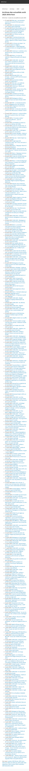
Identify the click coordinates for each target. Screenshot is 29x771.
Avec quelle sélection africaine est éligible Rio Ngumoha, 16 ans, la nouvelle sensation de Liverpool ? (15, 244)
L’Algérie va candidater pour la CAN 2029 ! (14, 166)
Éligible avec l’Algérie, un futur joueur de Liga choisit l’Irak (15, 230)
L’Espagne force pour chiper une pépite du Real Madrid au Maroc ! (14, 391)
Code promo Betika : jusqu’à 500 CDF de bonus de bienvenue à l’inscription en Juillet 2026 (15, 530)
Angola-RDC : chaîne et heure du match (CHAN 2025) (14, 506)
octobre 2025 (14, 764)
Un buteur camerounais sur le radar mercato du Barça (15, 454)
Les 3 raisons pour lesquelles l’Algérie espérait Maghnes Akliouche (15, 180)
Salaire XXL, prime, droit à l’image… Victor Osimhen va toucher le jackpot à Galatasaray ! (15, 748)
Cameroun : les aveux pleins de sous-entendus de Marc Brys (15, 741)
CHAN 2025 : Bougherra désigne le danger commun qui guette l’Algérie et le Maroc (15, 408)
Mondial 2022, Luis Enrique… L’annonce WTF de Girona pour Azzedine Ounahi (16, 77)
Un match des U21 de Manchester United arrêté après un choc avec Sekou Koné (16, 502)
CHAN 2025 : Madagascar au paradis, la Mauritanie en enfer (15, 460)
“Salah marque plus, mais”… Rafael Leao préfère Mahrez (14, 278)
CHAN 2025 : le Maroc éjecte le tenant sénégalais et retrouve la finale (16, 217)
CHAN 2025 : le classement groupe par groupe (15, 672)
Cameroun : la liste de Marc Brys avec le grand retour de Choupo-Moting (16, 115)
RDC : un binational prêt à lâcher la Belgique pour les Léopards (15, 103)
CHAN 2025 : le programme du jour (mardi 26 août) (16, 240)
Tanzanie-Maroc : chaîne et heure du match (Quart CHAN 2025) (15, 365)
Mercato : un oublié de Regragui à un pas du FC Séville (14, 83)
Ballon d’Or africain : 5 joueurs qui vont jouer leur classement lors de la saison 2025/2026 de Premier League (15, 485)
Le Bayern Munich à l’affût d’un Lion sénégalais (15, 617)
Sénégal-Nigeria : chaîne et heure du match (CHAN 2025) (15, 675)
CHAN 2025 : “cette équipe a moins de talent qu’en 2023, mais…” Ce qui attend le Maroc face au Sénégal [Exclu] (15, 259)
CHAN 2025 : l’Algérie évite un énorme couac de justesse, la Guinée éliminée (15, 479)
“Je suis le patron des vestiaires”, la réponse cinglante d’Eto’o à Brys (16, 621)
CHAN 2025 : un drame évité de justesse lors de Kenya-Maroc (15, 548)
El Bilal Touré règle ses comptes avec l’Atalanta (14, 513)
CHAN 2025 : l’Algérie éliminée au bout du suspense (14, 306)
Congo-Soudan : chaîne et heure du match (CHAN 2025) (15, 664)
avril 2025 (7, 763)
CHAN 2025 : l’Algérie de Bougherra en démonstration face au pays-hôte (15, 668)
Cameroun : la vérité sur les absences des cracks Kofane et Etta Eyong (16, 52)
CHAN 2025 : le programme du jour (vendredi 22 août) (16, 350)
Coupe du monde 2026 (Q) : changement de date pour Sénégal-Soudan (16, 212)
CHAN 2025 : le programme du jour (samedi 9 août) (15, 588)
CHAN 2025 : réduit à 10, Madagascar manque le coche (14, 687)
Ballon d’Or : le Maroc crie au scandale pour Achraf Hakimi (15, 744)
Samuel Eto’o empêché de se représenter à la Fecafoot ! (15, 384)
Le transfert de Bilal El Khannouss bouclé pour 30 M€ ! (14, 31)
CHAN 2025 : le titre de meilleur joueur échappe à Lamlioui (14, 66)
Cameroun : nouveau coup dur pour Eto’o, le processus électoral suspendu (15, 362)
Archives (12, 9)
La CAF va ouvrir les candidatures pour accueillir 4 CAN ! (14, 188)
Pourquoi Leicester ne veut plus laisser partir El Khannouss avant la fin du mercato (15, 205)
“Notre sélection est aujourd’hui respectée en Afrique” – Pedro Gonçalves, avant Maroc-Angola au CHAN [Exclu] (15, 724)
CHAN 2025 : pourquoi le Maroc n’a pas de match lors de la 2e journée (14, 629)
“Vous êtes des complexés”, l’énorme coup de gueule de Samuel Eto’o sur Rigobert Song (15, 609)
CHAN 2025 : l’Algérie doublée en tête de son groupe (14, 551)
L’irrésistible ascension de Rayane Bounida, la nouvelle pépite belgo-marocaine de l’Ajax (15, 237)
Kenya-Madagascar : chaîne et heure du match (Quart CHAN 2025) (16, 376)
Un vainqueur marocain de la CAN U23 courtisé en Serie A (15, 254)
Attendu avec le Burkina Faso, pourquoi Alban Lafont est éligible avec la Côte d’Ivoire (15, 185)
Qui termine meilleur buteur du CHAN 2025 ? (14, 80)
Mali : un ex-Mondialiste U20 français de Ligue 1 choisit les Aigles (15, 169)
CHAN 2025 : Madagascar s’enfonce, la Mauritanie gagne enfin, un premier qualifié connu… (15, 577)
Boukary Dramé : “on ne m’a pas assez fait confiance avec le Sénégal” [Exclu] (16, 613)
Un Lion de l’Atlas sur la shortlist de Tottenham (14, 646)
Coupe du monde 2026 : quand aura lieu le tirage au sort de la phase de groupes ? (15, 282)
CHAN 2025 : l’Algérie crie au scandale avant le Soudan (15, 329)
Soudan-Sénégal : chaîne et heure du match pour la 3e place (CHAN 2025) (16, 135)
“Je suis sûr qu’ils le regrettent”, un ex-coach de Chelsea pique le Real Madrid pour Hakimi (14, 517)
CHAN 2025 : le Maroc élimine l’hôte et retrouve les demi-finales (14, 333)
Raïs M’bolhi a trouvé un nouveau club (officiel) (15, 567)
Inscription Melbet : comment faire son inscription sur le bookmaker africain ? (14, 752)
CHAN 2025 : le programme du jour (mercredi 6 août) (15, 649)
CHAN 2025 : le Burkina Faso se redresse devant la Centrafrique (15, 640)
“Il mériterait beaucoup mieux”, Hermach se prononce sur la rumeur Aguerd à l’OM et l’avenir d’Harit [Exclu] (15, 39)
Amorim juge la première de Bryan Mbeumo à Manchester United (15, 681)
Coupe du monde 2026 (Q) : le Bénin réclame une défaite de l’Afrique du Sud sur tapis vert (15, 595)
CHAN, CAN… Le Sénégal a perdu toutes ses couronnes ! (15, 131)
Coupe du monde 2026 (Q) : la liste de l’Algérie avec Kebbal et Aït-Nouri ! (16, 157)
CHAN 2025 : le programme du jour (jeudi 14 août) (16, 498)
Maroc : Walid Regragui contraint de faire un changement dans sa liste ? (15, 48)
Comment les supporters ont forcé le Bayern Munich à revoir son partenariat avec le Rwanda (15, 343)
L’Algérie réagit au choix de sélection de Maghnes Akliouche (15, 198)
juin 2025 (17, 763)
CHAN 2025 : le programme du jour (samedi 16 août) (16, 466)
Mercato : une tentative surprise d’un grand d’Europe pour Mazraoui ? (15, 22)
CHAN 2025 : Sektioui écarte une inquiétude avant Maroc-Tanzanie (14, 357)
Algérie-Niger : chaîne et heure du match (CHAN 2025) (15, 448)
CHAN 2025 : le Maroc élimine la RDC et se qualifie (14, 445)
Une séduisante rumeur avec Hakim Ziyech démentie (15, 25)
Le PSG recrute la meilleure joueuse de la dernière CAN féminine (16, 233)
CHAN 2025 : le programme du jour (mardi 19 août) (16, 419)
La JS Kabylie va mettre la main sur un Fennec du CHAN (15, 123)
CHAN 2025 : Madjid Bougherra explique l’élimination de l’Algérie (14, 299)
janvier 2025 (11, 761)
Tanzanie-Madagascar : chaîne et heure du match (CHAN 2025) (15, 591)
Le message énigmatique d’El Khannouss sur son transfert (15, 368)
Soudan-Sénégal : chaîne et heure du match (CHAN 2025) (16, 422)
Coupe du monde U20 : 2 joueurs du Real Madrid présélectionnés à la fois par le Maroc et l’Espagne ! (15, 372)
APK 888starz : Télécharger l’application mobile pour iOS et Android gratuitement (15, 522)
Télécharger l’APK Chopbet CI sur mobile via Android (15, 541)
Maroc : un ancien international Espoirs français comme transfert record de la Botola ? (15, 226)
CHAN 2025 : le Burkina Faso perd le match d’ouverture (15, 719)
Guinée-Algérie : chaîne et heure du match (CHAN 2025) (15, 489)
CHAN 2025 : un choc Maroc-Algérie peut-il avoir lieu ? (14, 411)
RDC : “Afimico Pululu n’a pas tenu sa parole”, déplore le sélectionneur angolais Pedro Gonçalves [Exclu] (16, 757)
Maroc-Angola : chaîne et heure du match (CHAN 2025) (15, 731)
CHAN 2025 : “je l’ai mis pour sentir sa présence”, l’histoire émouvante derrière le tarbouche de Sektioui (14, 62)
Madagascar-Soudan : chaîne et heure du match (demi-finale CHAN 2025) (15, 264)
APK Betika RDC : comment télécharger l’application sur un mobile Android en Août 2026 (15, 600)
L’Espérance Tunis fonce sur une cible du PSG (15, 106)
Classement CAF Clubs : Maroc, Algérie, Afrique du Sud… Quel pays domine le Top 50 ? (15, 604)
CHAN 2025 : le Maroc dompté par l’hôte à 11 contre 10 (14, 573)
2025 (18, 9)
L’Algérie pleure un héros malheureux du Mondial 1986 (15, 172)
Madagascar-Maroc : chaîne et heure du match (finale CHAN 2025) (15, 99)
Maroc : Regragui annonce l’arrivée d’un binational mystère (15, 153)
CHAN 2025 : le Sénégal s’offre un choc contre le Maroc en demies (14, 310)
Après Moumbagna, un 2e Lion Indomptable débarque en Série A (15, 28)
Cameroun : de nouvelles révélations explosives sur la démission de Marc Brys (15, 380)
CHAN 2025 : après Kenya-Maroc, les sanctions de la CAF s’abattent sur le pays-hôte (16, 545)
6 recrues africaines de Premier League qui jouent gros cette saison (15, 534)
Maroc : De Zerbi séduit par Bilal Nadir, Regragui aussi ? (16, 292)
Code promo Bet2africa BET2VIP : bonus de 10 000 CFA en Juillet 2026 (15, 636)
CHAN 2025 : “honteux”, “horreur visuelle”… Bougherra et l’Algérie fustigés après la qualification (15, 415)
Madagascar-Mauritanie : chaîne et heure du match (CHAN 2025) (15, 712)
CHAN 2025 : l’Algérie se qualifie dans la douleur (15, 429)
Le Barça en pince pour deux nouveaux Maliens (14, 463)
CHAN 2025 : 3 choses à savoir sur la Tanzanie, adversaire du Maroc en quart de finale (14, 441)
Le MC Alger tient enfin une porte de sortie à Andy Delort (16, 469)
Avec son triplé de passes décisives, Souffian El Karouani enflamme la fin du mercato (15, 272)
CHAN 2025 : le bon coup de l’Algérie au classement (15, 475)
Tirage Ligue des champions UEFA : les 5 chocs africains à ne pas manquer (15, 142)
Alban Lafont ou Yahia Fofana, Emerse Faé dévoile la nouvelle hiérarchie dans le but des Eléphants (15, 176)
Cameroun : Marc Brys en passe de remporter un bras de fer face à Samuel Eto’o (15, 716)
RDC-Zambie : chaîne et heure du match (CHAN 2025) (14, 643)
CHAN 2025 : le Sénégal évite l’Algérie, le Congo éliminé (14, 404)
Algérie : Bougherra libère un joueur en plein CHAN (15, 387)
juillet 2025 (23, 763)
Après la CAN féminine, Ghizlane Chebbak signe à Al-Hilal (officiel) (14, 315)
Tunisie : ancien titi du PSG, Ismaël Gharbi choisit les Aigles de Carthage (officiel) (15, 90)
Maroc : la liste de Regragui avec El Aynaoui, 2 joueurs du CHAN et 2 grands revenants (16, 162)
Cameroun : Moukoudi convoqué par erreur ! (14, 86)
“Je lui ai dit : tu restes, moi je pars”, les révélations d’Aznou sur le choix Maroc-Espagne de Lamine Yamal (16, 661)
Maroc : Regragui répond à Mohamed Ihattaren (15, 146)
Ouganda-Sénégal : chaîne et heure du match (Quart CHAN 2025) (15, 339)
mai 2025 (12, 763)
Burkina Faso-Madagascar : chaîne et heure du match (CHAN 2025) (16, 472)
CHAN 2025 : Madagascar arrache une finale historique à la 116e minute (15, 221)
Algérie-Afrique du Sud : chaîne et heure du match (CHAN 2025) (15, 625)
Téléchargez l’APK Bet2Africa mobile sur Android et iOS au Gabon (16, 632)
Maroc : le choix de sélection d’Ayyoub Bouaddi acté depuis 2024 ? (15, 57)
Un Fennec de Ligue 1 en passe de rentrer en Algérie (15, 44)
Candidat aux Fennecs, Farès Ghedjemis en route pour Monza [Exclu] (15, 95)
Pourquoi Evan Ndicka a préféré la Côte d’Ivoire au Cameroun (15, 580)
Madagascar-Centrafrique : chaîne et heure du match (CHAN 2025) (16, 538)
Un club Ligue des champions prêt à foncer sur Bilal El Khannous (14, 555)
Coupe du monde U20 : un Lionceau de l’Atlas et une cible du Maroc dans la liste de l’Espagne (16, 127)
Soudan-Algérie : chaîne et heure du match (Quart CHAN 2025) (15, 347)
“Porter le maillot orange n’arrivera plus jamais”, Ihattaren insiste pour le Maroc (15, 322)
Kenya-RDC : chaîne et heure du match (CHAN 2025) (16, 728)
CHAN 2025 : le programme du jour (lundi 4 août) (15, 684)
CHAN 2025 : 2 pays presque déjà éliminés (13, 570)
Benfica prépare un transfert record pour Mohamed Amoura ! (13, 563)
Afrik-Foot (3, 2)
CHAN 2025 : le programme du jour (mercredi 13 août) (16, 526)
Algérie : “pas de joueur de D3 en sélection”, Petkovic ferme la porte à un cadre (16, 150)
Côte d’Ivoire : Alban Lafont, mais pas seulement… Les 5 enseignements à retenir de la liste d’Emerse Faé (16, 193)
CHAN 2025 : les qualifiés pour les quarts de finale (15, 437)
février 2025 (18, 761)
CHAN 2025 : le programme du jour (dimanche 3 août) (15, 706)
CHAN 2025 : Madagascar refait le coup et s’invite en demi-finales (15, 336)
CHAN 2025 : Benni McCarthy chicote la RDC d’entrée (16, 696)
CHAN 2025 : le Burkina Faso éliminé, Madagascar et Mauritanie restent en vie (15, 510)
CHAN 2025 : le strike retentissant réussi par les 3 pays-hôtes (15, 397)
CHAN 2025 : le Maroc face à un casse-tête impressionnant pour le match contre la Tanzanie (15, 426)
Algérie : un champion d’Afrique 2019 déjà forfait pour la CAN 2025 (15, 656)
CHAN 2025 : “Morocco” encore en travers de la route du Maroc (15, 353)
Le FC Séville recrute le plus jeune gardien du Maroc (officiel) (15, 495)
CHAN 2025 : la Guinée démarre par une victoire (14, 678)
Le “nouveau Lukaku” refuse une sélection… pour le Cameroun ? (14, 119)
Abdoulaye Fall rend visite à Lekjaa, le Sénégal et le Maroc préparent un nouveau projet (15, 584)
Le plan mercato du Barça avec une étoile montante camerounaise (15, 251)
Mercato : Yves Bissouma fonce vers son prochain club (15, 208)
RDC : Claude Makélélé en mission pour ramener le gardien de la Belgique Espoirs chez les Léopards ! (15, 433)
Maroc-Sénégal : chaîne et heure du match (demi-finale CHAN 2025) (16, 268)
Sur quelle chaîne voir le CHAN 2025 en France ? (14, 734)
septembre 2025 (6, 764)
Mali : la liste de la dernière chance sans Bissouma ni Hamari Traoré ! (15, 110)
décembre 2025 (9, 766)
